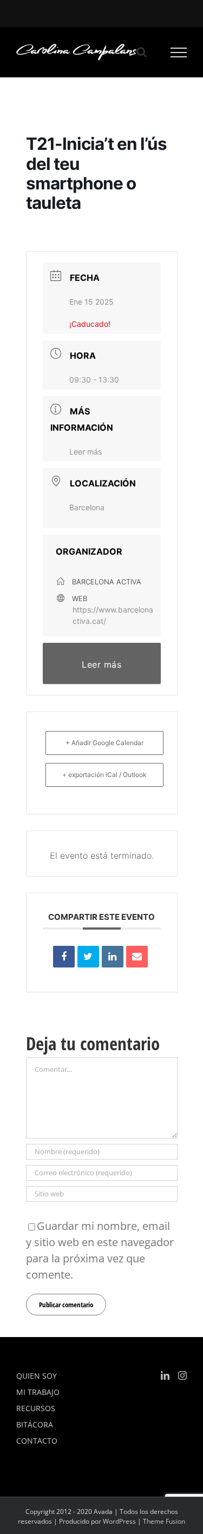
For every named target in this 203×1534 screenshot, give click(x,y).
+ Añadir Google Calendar (104, 743)
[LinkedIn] (112, 956)
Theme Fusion (164, 1521)
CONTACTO (36, 1441)
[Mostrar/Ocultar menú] (179, 52)
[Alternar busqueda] (141, 52)
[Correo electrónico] (137, 956)
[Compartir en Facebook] (64, 956)
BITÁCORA (34, 1424)
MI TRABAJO (38, 1392)
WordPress (119, 1521)
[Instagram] (182, 1375)
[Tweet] (88, 956)
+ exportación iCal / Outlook (104, 775)
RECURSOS (35, 1408)
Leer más (85, 451)
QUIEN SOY (36, 1376)
